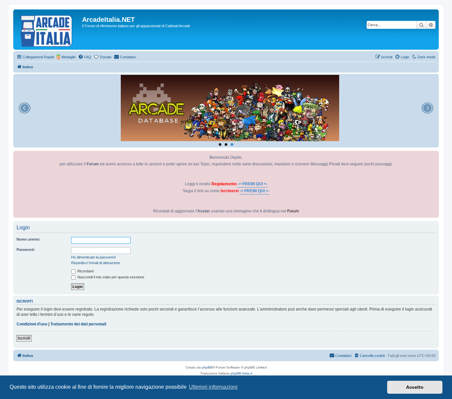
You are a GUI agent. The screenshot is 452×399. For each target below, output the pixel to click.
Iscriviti (24, 338)
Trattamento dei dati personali (78, 324)
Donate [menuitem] (106, 57)
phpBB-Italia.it (241, 373)
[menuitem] (84, 57)
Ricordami (85, 271)
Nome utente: (28, 239)
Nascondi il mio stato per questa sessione (110, 277)
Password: (26, 250)
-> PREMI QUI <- (252, 184)
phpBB (207, 367)
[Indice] (48, 29)
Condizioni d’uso (32, 324)
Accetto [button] (415, 387)
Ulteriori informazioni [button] (213, 387)
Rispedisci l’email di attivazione (95, 263)
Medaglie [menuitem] (69, 57)
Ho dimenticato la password (93, 257)
